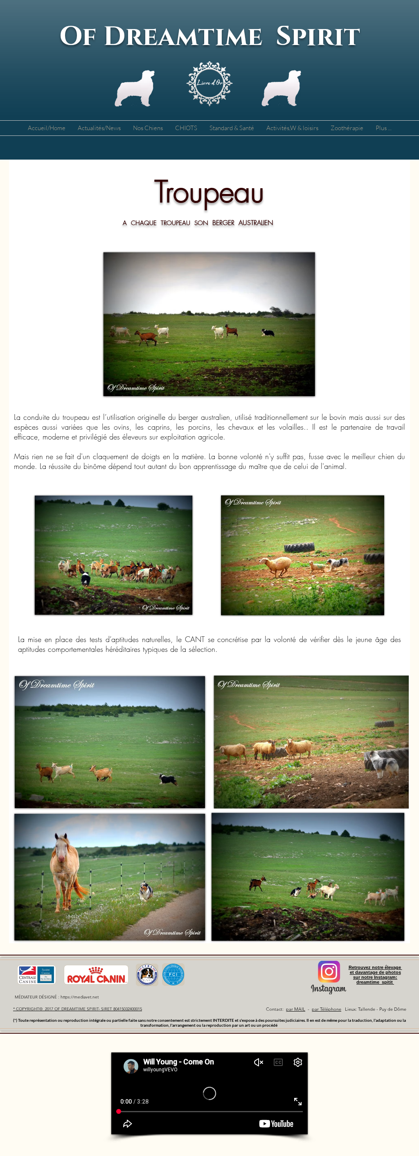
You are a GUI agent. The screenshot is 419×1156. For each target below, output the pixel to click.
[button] (148, 128)
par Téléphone (326, 1009)
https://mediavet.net (80, 997)
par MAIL (295, 1009)
